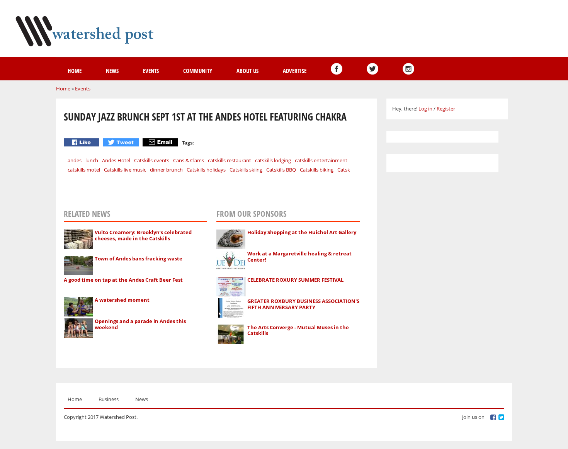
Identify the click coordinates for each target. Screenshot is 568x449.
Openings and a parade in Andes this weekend (140, 324)
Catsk (343, 169)
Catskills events (151, 160)
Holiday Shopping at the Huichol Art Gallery (301, 232)
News (112, 71)
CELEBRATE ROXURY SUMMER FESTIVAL (295, 279)
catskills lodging (273, 160)
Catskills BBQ (281, 169)
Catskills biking (316, 169)
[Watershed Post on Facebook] (336, 68)
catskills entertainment (321, 160)
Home (75, 71)
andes (75, 160)
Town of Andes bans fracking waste (138, 258)
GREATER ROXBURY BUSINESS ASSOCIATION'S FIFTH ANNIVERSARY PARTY (303, 304)
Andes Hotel (116, 160)
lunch (91, 160)
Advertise (294, 71)
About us (247, 71)
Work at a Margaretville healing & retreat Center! (299, 256)
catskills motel (84, 169)
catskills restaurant (229, 160)
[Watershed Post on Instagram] (408, 68)
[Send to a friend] (161, 142)
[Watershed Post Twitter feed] (372, 68)
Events (151, 71)
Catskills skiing (246, 169)
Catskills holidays (206, 169)
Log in (425, 108)
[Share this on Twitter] (122, 142)
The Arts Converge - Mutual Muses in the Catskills (298, 330)
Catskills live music (125, 169)
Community (197, 71)
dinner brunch (166, 169)
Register (446, 108)
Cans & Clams (188, 160)
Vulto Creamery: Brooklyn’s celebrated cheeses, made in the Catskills (143, 235)
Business (109, 399)
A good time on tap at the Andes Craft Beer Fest (123, 279)
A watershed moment (122, 299)
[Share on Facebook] (82, 142)
